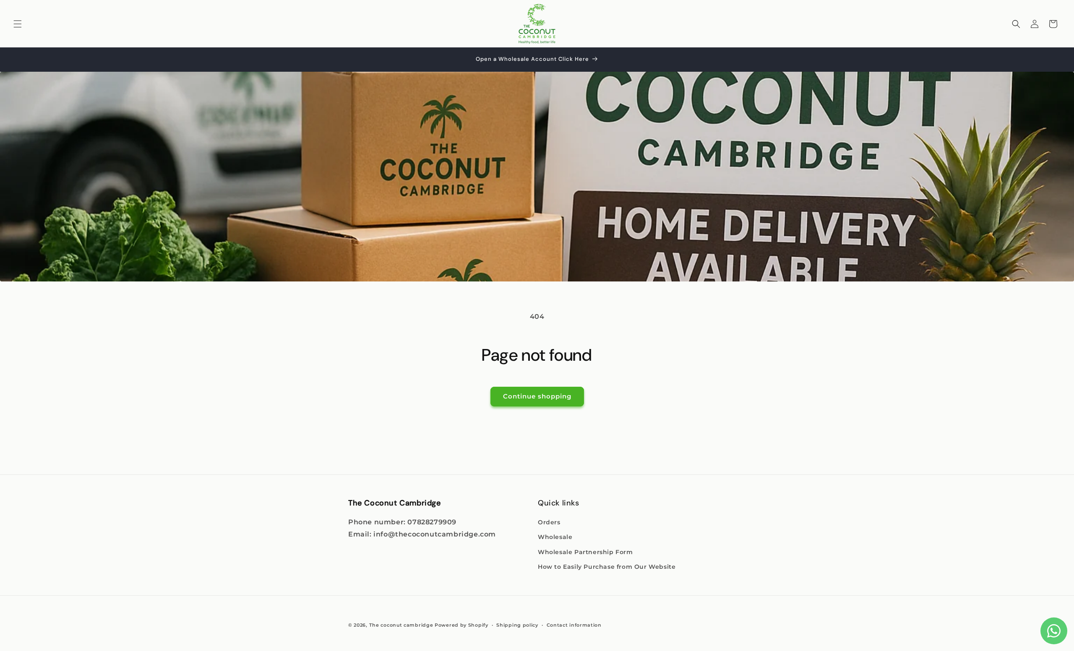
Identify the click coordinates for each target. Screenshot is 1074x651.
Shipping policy (517, 625)
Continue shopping (537, 396)
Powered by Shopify (461, 625)
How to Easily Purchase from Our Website (606, 566)
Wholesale (555, 537)
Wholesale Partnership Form (585, 552)
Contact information (574, 625)
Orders (549, 522)
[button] (17, 24)
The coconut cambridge (401, 625)
